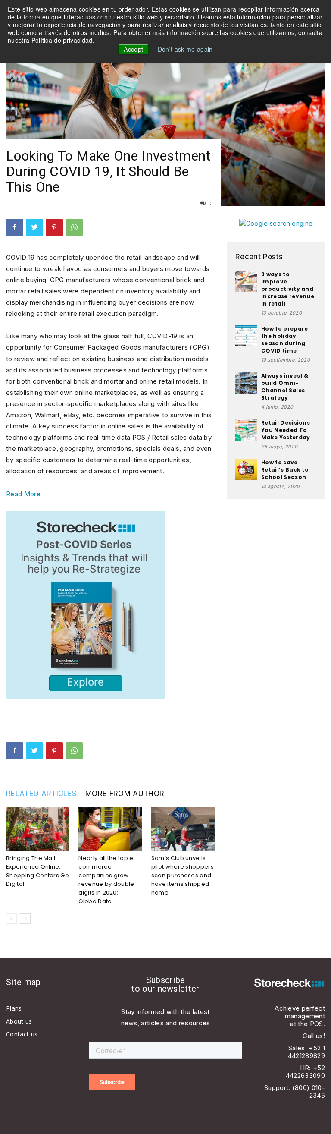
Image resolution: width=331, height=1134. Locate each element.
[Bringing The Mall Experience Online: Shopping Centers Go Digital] (37, 829)
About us (19, 1021)
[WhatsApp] (74, 227)
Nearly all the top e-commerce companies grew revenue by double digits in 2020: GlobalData (107, 879)
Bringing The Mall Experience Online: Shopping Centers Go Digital (37, 871)
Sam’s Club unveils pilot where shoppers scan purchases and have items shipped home (182, 875)
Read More (23, 494)
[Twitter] (34, 227)
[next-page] (25, 918)
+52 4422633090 (305, 1072)
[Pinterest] (54, 227)
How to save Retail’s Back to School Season (285, 470)
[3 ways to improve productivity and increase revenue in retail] (246, 281)
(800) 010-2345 (308, 1091)
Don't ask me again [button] (185, 49)
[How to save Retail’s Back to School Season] (246, 469)
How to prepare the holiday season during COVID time (284, 339)
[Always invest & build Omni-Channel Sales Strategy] (246, 383)
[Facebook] (14, 227)
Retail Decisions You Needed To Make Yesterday (285, 430)
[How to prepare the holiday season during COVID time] (246, 335)
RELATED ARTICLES (41, 793)
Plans (14, 1008)
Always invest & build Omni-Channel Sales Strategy (285, 386)
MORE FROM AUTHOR (124, 793)
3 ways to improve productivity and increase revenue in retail (287, 289)
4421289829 (306, 1056)
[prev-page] (11, 918)
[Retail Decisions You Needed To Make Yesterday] (246, 430)
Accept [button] (133, 49)
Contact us (21, 1034)
